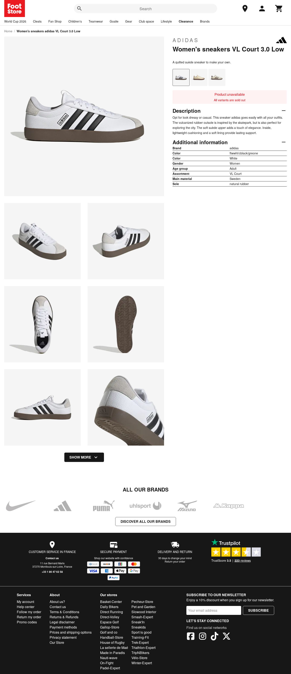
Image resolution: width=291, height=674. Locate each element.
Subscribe (258, 610)
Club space (146, 21)
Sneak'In (138, 622)
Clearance (186, 21)
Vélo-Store (139, 657)
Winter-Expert (141, 662)
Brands (205, 21)
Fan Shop (55, 21)
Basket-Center (111, 601)
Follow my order (29, 611)
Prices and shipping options (71, 632)
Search (146, 8)
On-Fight (106, 662)
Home (8, 31)
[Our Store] (245, 8)
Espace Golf (109, 622)
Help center (25, 606)
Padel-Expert (110, 667)
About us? (57, 601)
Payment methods (63, 627)
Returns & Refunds (64, 616)
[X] (226, 637)
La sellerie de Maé (114, 647)
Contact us (52, 558)
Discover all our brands (146, 521)
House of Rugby (112, 642)
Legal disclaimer (62, 622)
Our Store (57, 642)
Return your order (175, 561)
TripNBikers (140, 652)
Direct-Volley (109, 616)
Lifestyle (166, 21)
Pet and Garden (143, 606)
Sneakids (138, 627)
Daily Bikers (109, 606)
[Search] (79, 8)
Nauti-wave (108, 657)
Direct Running (111, 611)
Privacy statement (63, 637)
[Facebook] (190, 637)
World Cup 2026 (15, 21)
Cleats (37, 21)
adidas (186, 40)
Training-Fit (140, 637)
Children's (75, 21)
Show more (80, 457)
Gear (128, 21)
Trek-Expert (140, 642)
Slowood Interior (143, 611)
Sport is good (141, 632)
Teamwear (96, 21)
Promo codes (27, 622)
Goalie (114, 21)
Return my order (29, 616)
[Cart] (279, 8)
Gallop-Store (109, 627)
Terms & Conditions (64, 611)
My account (25, 601)
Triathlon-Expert (143, 647)
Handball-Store (111, 637)
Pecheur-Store (142, 601)
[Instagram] (202, 637)
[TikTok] (214, 637)
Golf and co (108, 632)
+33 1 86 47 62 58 (52, 572)
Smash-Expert (142, 616)
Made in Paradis (112, 652)
